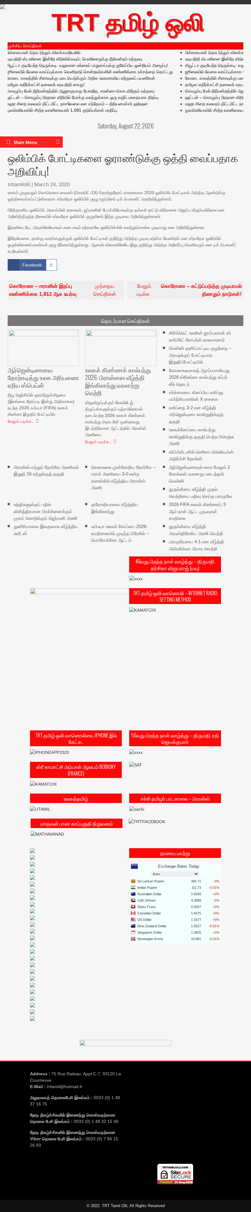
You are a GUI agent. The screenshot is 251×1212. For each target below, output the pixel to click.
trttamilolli (19, 184)
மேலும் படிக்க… (21, 421)
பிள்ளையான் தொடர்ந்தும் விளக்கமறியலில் (212, 52)
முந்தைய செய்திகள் (62, 290)
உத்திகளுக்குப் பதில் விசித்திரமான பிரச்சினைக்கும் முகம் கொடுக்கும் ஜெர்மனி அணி (45, 511)
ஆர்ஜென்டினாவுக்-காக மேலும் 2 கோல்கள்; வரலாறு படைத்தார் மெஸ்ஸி (199, 473)
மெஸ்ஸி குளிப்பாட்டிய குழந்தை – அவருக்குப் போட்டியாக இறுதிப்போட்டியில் (200, 355)
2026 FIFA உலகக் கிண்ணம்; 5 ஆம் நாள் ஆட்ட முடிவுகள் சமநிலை (197, 511)
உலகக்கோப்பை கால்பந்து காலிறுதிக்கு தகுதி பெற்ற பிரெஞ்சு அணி (201, 436)
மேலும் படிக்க (189, 290)
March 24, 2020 (52, 184)
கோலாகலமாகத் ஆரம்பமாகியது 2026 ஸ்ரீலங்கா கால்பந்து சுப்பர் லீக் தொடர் (199, 376)
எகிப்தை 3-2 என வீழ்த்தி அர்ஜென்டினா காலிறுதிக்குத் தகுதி (196, 414)
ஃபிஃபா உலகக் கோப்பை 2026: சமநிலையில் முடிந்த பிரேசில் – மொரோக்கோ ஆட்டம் (120, 533)
